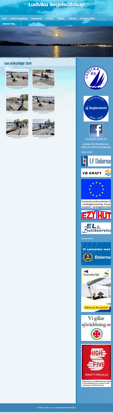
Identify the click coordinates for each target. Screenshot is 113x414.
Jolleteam (72, 18)
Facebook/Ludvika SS (96, 139)
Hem (4, 18)
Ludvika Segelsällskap (56, 4)
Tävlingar (61, 18)
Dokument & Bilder (87, 18)
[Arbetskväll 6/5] (17, 78)
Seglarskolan (36, 18)
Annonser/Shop (9, 23)
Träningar (49, 18)
